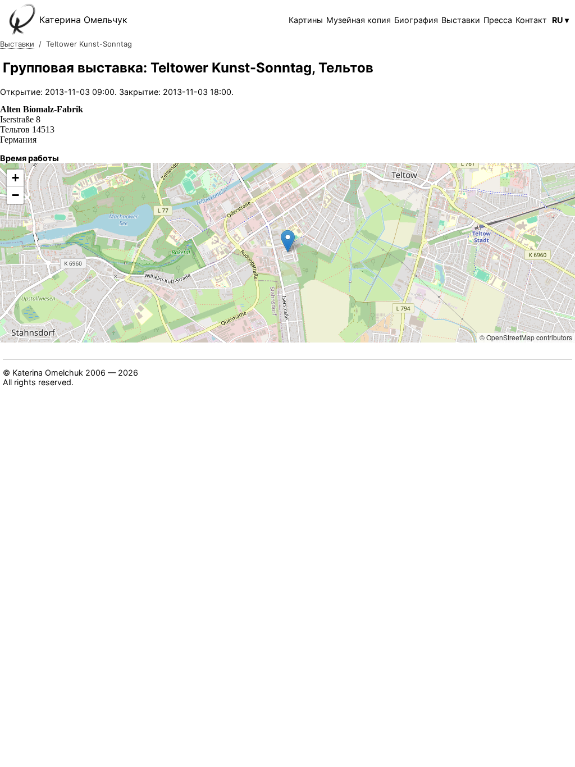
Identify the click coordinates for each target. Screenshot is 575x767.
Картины (306, 20)
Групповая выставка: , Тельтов (188, 68)
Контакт (531, 20)
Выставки (460, 20)
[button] (288, 241)
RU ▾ (560, 20)
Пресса (497, 20)
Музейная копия (358, 20)
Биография (416, 20)
